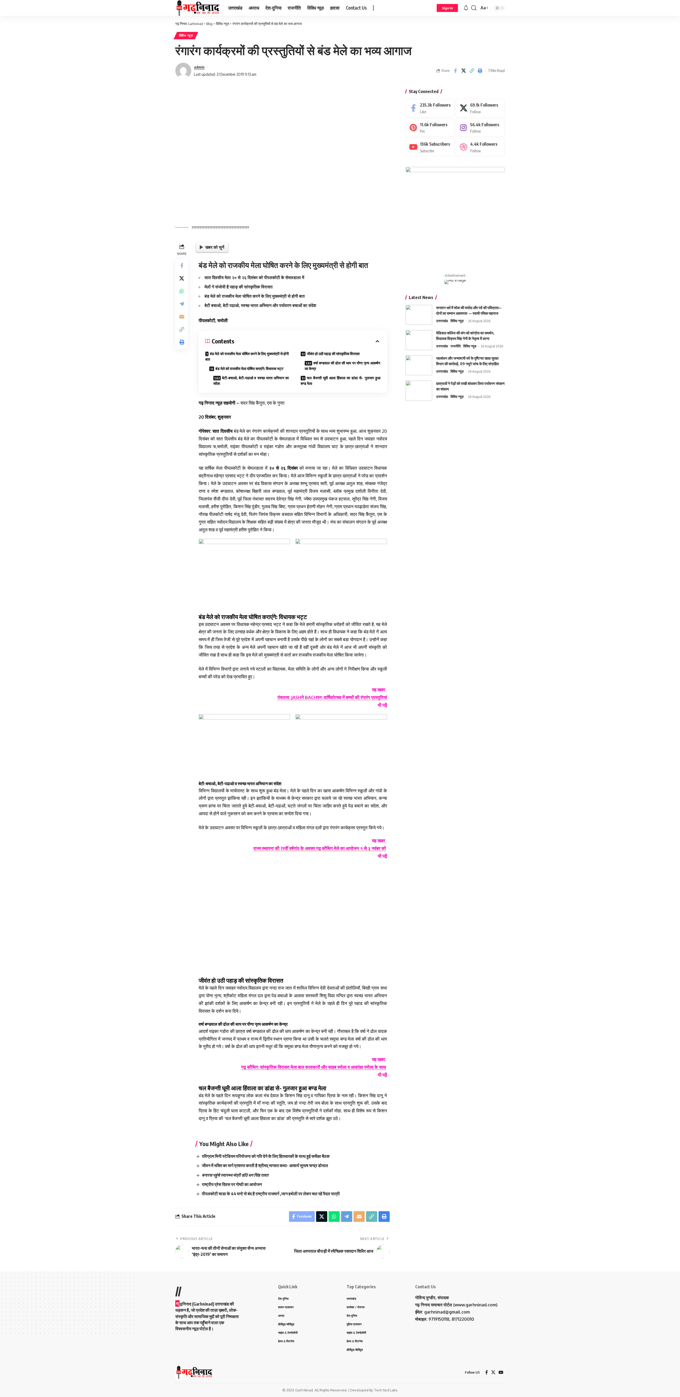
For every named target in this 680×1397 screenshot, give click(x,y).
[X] (480, 108)
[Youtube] (430, 147)
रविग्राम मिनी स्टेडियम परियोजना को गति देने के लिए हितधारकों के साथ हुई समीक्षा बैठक (266, 1156)
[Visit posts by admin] (183, 71)
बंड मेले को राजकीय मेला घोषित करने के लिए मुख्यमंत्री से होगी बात (247, 356)
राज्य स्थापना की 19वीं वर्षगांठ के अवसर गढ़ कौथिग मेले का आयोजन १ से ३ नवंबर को (319, 848)
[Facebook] (430, 108)
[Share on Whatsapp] (181, 291)
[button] (373, 8)
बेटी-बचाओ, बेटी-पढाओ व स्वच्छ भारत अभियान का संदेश (251, 381)
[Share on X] (463, 70)
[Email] (181, 316)
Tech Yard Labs (386, 1390)
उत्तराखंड (442, 321)
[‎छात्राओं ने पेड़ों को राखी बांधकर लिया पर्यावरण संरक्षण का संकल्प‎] (419, 391)
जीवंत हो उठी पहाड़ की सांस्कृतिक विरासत (333, 353)
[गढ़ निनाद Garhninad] (197, 8)
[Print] (480, 70)
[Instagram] (480, 128)
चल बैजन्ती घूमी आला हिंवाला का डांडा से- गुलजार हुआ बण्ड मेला (340, 381)
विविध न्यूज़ (186, 35)
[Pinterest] (430, 128)
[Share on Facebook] (455, 70)
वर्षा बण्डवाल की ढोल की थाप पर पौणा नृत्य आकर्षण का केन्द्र (342, 366)
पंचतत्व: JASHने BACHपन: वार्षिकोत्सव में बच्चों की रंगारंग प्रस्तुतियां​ (332, 697)
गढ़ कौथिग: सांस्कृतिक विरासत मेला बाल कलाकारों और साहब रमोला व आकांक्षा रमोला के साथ (313, 1067)
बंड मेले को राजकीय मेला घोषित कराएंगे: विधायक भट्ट (249, 368)
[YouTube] (501, 1372)
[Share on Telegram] (181, 303)
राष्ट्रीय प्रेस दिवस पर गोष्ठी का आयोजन (232, 1184)
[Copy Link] (471, 70)
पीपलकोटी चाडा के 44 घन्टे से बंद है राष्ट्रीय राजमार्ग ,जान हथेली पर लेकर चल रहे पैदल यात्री (271, 1193)
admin (199, 67)
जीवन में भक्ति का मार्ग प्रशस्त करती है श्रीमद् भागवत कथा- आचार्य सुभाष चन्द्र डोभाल (265, 1165)
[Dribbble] (480, 147)
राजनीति (455, 346)
